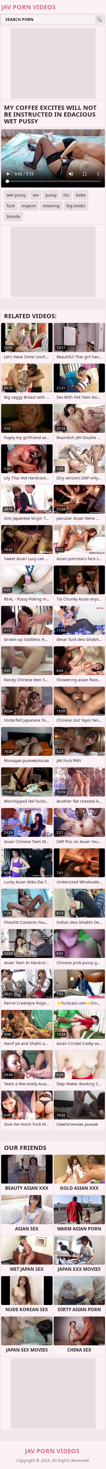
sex (36, 195)
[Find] (99, 19)
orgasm (28, 205)
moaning (51, 205)
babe (81, 195)
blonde (13, 216)
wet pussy (16, 195)
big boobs (75, 205)
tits (66, 195)
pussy (51, 195)
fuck (11, 205)
